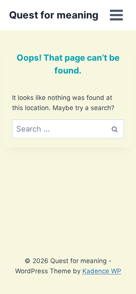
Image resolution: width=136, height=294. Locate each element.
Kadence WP (101, 271)
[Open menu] (116, 14)
